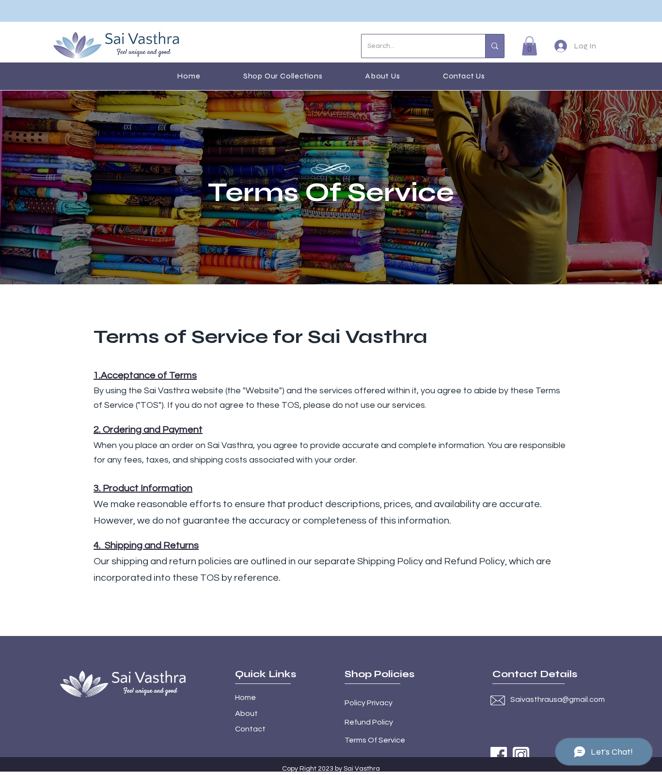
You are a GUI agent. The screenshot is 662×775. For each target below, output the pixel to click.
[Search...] (494, 46)
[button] (529, 45)
